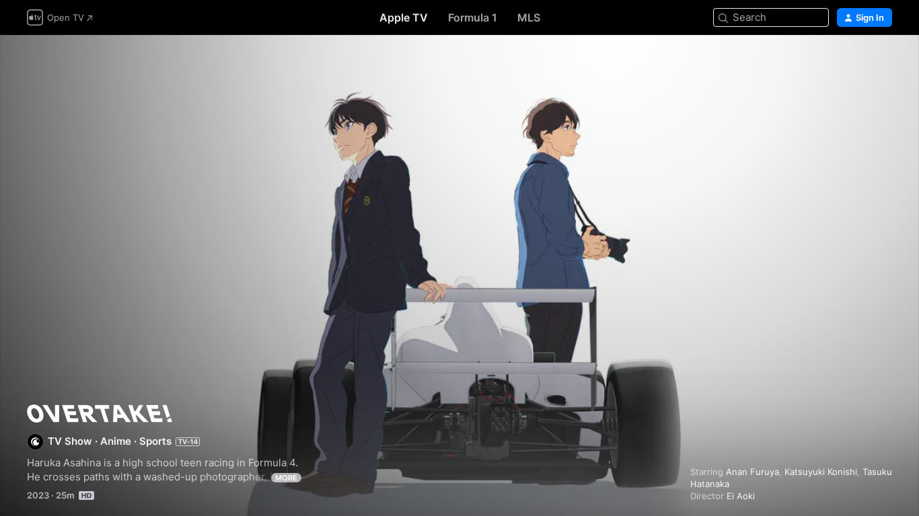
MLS (528, 17)
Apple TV (403, 17)
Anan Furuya (752, 471)
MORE (286, 477)
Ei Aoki (741, 495)
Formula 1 (472, 17)
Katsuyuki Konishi (820, 471)
